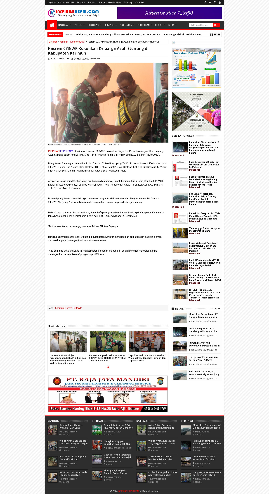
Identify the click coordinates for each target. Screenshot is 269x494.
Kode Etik (139, 2)
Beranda (81, 2)
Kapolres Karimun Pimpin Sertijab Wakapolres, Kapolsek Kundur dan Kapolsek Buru (147, 358)
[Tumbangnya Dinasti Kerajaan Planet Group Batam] (180, 233)
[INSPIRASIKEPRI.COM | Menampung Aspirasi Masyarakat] (52, 24)
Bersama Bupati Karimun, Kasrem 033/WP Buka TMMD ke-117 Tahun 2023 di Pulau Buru (107, 358)
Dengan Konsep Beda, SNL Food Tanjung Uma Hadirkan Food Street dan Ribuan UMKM (205, 279)
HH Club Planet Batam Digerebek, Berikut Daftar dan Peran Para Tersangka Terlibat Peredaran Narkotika (204, 295)
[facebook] (205, 2)
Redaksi (92, 2)
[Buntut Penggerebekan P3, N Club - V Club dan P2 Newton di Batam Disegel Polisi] (180, 265)
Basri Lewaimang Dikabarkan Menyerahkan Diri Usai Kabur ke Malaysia (204, 166)
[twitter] (210, 2)
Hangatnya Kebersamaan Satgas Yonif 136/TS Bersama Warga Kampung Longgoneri (203, 361)
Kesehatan (126, 25)
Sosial (159, 25)
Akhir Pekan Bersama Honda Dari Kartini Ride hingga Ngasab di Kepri (161, 428)
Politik (78, 25)
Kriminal (109, 25)
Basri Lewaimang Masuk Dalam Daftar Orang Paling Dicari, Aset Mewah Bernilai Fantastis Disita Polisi (203, 182)
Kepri (171, 25)
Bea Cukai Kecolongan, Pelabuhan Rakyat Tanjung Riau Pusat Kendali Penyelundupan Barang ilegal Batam (195, 200)
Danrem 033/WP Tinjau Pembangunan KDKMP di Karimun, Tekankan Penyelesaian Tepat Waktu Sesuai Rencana (68, 359)
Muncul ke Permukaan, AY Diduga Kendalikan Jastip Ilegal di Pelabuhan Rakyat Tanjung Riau (204, 318)
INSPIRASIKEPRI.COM (128, 491)
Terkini (180, 308)
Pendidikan (144, 25)
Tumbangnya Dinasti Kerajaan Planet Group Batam (204, 231)
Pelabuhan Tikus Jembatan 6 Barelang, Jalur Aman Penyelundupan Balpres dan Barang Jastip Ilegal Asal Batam (195, 149)
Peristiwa (93, 25)
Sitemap (128, 2)
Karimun (59, 308)
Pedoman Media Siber (110, 2)
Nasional (63, 25)
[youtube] (219, 2)
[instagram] (214, 2)
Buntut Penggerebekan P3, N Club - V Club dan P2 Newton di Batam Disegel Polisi (205, 264)
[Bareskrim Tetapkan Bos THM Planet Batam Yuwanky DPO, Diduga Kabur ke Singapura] (180, 218)
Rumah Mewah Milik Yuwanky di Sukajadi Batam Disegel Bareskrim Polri (204, 345)
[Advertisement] (108, 281)
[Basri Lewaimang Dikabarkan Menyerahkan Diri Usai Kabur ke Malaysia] (180, 166)
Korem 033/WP (73, 308)
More (217, 308)
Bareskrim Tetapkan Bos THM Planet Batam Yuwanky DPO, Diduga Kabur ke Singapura (204, 217)
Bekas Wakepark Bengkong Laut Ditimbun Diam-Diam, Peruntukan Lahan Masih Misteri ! (203, 248)
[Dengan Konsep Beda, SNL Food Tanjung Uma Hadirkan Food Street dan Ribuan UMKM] (180, 279)
